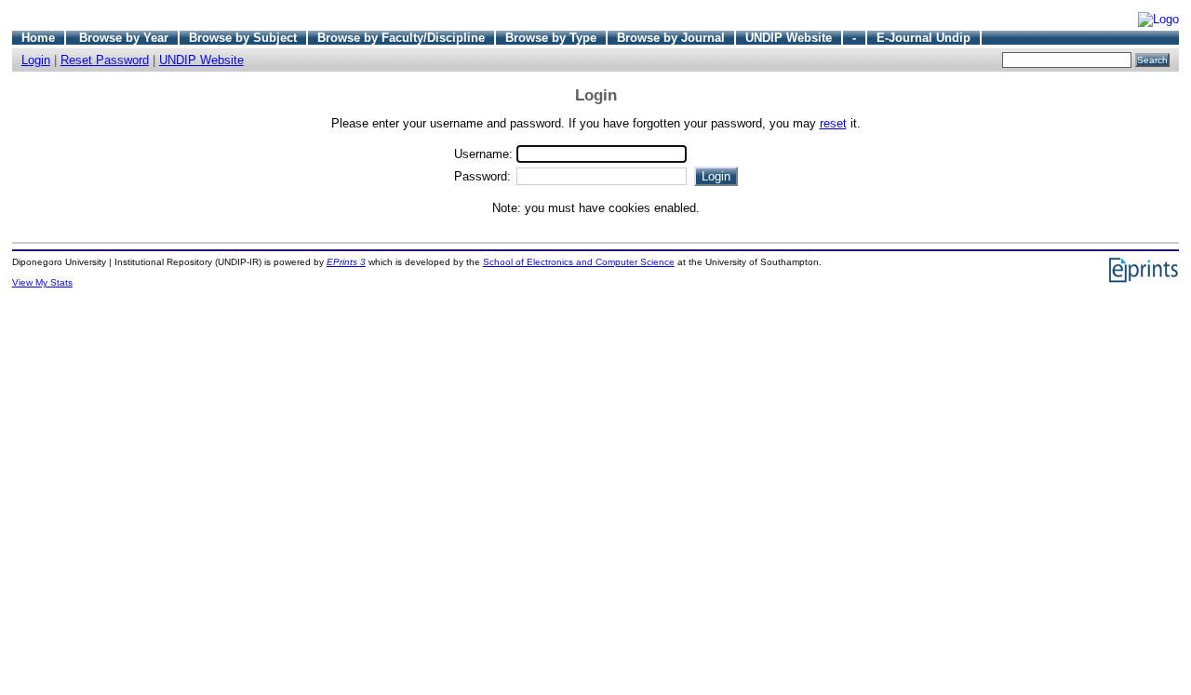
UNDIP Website (788, 38)
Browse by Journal (671, 38)
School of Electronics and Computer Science (579, 262)
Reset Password (104, 60)
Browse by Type (550, 38)
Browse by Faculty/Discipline (401, 38)
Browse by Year (123, 38)
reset (833, 123)
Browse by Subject (243, 38)
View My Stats (42, 282)
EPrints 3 (346, 262)
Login (35, 60)
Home (38, 38)
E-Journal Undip (923, 38)
